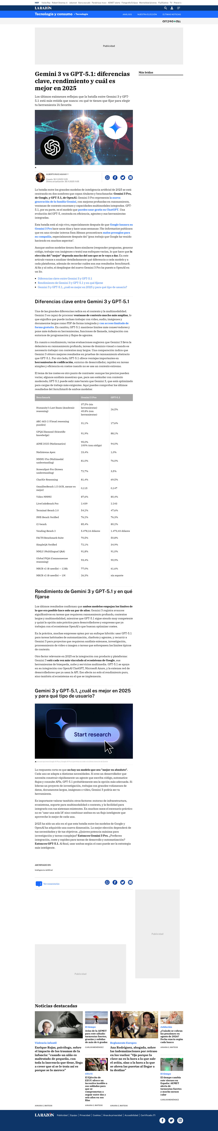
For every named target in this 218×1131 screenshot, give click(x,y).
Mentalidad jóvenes (148, 3)
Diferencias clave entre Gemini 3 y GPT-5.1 (65, 278)
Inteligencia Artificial (44, 870)
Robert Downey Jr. (60, 3)
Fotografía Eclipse (130, 3)
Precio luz (178, 3)
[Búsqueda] (165, 8)
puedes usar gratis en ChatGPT (98, 209)
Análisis (127, 14)
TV (171, 3)
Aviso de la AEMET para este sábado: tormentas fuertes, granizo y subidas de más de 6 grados (96, 1036)
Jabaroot (73, 3)
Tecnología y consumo (54, 14)
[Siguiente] (183, 16)
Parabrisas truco (99, 3)
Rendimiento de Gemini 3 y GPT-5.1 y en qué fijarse (70, 282)
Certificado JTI (148, 1115)
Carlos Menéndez (94, 1047)
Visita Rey (46, 3)
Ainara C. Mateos (43, 1106)
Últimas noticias (172, 14)
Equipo (73, 1115)
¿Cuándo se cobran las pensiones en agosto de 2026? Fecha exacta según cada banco (171, 1036)
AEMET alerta (114, 3)
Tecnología (81, 14)
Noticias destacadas (56, 1006)
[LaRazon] (53, 8)
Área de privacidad (112, 1115)
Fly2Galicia (163, 3)
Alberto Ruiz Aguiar (56, 174)
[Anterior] (93, 13)
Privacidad (85, 1115)
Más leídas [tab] (146, 72)
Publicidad (62, 1115)
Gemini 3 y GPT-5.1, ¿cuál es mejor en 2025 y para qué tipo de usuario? (82, 287)
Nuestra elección (147, 14)
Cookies (97, 1115)
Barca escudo (84, 3)
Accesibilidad (131, 1115)
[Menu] (179, 8)
